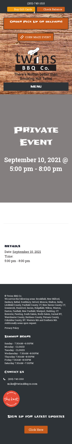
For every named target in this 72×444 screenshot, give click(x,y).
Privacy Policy (12, 328)
